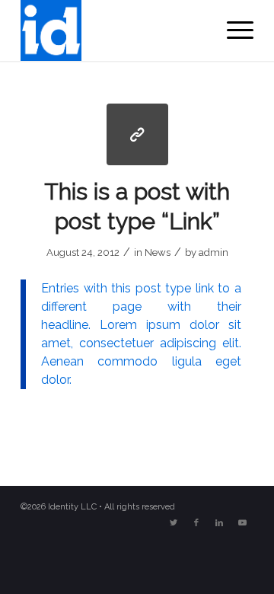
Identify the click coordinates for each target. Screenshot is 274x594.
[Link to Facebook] (196, 523)
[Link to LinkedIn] (219, 523)
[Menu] (232, 30)
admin (213, 252)
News (157, 252)
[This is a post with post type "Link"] (137, 134)
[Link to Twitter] (173, 523)
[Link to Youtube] (242, 523)
